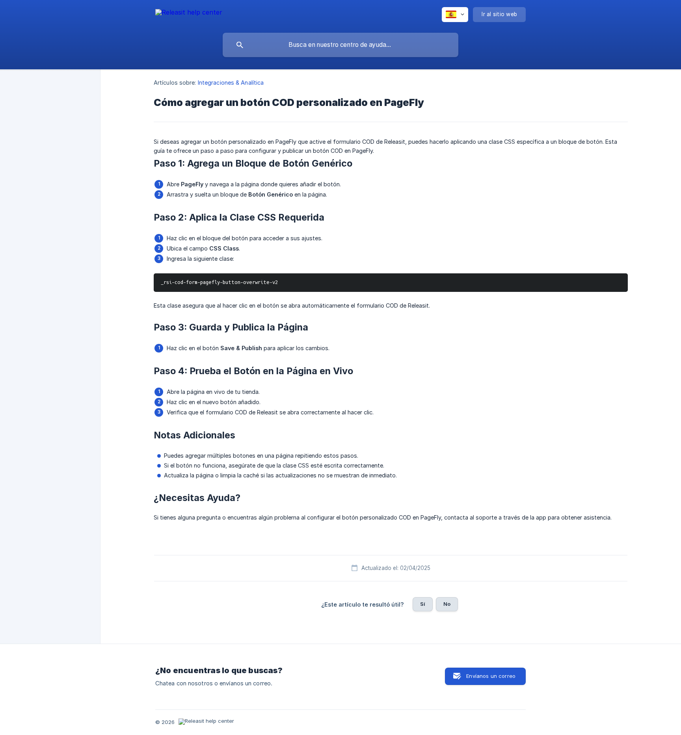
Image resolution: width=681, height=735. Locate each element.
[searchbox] (340, 45)
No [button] (446, 604)
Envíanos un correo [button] (490, 676)
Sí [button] (422, 604)
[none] (188, 13)
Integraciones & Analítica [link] (231, 82)
